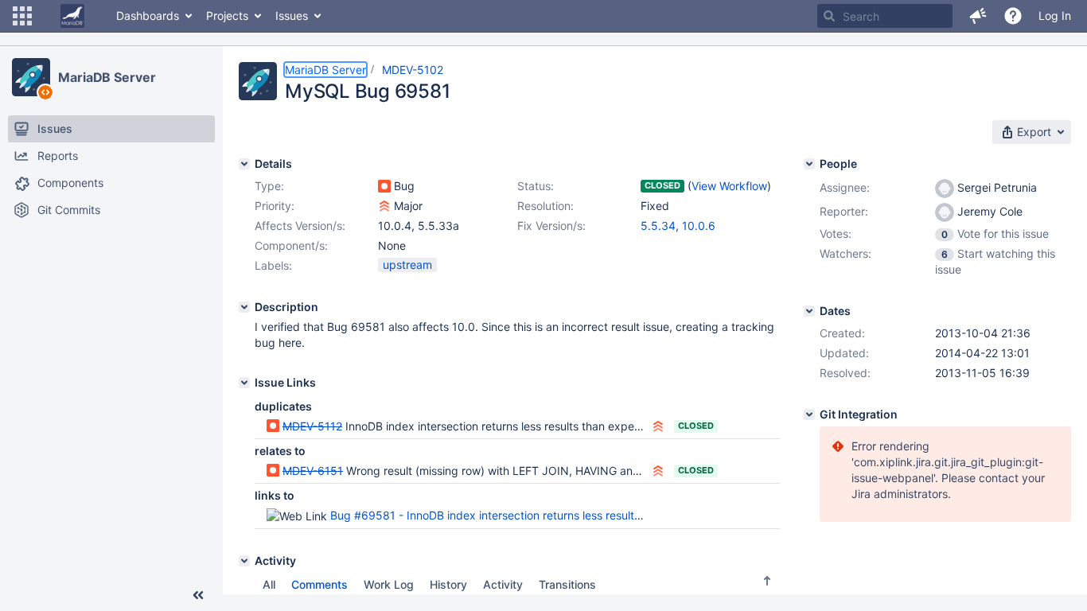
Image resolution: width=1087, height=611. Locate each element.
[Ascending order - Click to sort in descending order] (767, 581)
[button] (22, 16)
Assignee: (845, 187)
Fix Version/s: (551, 225)
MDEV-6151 (312, 470)
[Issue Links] (244, 382)
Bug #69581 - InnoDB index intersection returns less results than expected (524, 515)
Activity (503, 584)
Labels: (273, 265)
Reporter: (844, 211)
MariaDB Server (107, 77)
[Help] (1013, 16)
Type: (269, 186)
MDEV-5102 (412, 69)
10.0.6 (698, 225)
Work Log (389, 584)
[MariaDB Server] (31, 77)
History (448, 584)
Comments (319, 584)
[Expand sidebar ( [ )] (198, 595)
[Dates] (809, 311)
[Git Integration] (809, 414)
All (269, 584)
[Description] (244, 307)
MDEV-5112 (312, 426)
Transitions (567, 584)
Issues (291, 15)
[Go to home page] (72, 16)
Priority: (274, 205)
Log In (1054, 15)
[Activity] (244, 560)
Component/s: (291, 245)
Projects (227, 15)
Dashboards (147, 15)
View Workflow (729, 186)
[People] (809, 163)
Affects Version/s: (300, 225)
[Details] (244, 163)
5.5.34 (658, 225)
